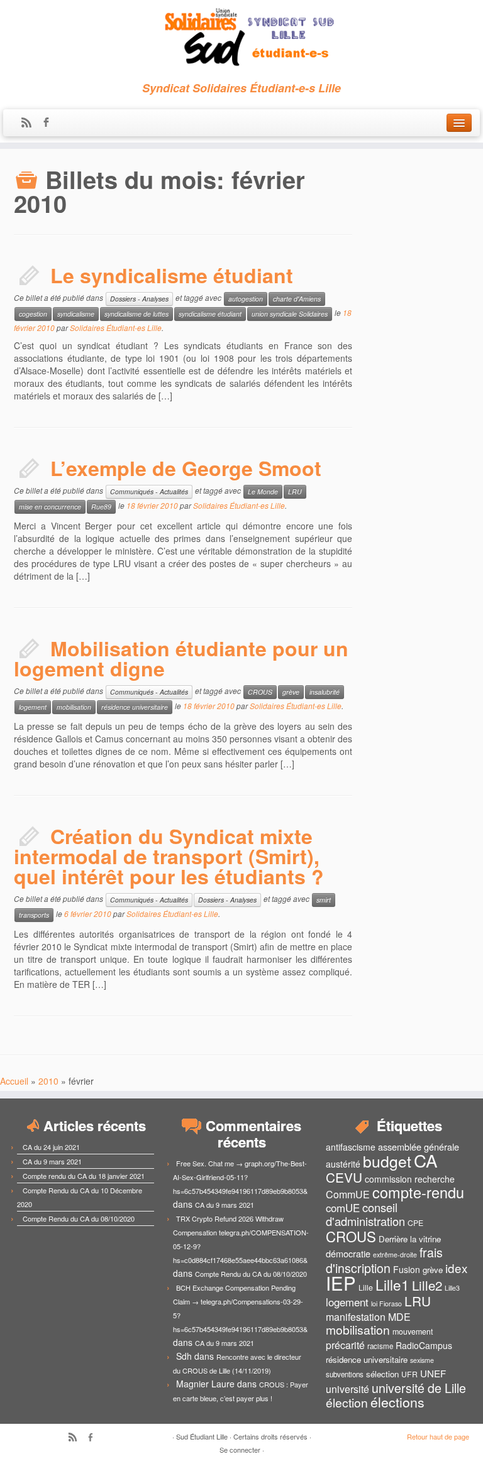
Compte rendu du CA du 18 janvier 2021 (84, 1176)
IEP (341, 1282)
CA (426, 1160)
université (347, 1389)
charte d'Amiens (297, 298)
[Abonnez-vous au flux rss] (30, 123)
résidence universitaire (134, 707)
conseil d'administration (365, 1214)
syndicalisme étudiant (210, 313)
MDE (399, 1316)
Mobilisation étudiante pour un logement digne (181, 658)
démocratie (348, 1253)
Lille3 (452, 1288)
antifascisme (350, 1147)
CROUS (260, 692)
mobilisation (74, 707)
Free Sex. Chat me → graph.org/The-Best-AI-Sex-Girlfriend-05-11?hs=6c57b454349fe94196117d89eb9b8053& (240, 1177)
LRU (295, 491)
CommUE (348, 1194)
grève (290, 692)
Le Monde (263, 491)
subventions (345, 1374)
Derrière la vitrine (410, 1239)
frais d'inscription (384, 1260)
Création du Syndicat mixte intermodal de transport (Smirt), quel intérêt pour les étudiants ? (169, 856)
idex (456, 1267)
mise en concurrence (50, 506)
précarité (345, 1345)
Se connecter (239, 1450)
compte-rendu (418, 1192)
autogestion (245, 298)
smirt (323, 899)
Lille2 (427, 1285)
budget (387, 1161)
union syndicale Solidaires (290, 313)
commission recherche (410, 1179)
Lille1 (392, 1284)
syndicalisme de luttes (136, 313)
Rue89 (101, 506)
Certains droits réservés (270, 1436)
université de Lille (419, 1388)
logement (33, 707)
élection (347, 1402)
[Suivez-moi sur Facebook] (50, 123)
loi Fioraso (386, 1303)
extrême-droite (395, 1254)
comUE (343, 1207)
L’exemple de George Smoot (185, 467)
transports (34, 914)
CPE (415, 1222)
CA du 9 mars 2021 (52, 1161)
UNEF (433, 1373)
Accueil (14, 1081)
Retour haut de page (438, 1436)
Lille (365, 1287)
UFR (409, 1374)
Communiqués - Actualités (149, 491)
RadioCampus (424, 1345)
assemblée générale (418, 1146)
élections (397, 1401)
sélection (382, 1374)
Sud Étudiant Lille (202, 1436)
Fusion (406, 1269)
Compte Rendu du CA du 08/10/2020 (79, 1218)
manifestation (356, 1316)
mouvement (412, 1331)
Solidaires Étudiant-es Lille (116, 327)
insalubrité (324, 692)
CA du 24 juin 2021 (51, 1147)
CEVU (344, 1177)
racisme (380, 1346)
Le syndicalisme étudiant (171, 275)
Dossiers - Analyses (139, 298)
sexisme (422, 1360)
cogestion (33, 313)
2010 (48, 1081)
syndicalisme (75, 313)
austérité (343, 1164)
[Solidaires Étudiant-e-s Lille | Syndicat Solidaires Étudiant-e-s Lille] (241, 37)
